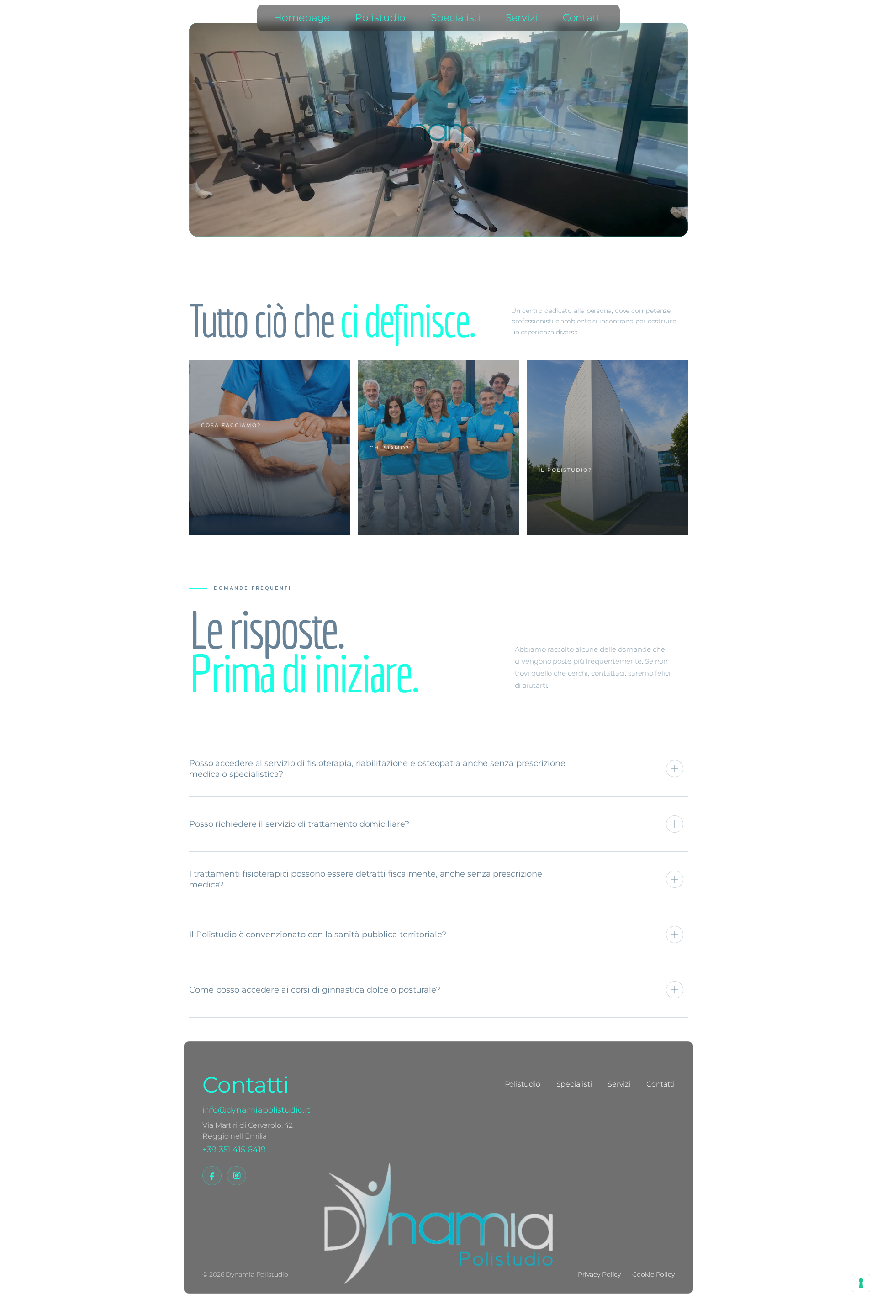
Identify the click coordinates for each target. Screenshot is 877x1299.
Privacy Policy (599, 1274)
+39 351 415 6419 (233, 1150)
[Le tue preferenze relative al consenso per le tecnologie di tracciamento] (861, 1283)
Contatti (583, 17)
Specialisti (456, 17)
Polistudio (380, 17)
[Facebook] (212, 1175)
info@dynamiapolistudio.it (256, 1110)
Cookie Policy (653, 1274)
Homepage (302, 17)
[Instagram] (236, 1175)
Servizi (521, 17)
